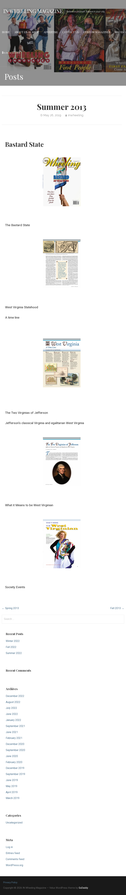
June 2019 (12, 780)
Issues (119, 32)
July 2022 (11, 708)
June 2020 (12, 756)
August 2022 (13, 702)
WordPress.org (14, 865)
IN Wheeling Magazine (33, 10)
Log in (9, 847)
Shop (35, 32)
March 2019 (12, 798)
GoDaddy (83, 888)
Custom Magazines (96, 32)
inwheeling (75, 115)
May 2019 (11, 786)
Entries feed (13, 853)
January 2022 (13, 720)
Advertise (51, 32)
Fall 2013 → (117, 608)
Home (6, 32)
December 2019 (15, 768)
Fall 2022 (11, 647)
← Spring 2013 (10, 608)
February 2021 (14, 738)
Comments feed (15, 859)
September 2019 (15, 774)
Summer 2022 (14, 653)
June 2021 (12, 732)
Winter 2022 (13, 641)
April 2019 (12, 792)
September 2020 (15, 750)
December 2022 (15, 696)
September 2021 (15, 726)
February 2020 (14, 762)
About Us (20, 32)
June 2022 (12, 714)
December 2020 (15, 744)
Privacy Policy (10, 882)
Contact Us (70, 32)
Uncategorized (14, 822)
